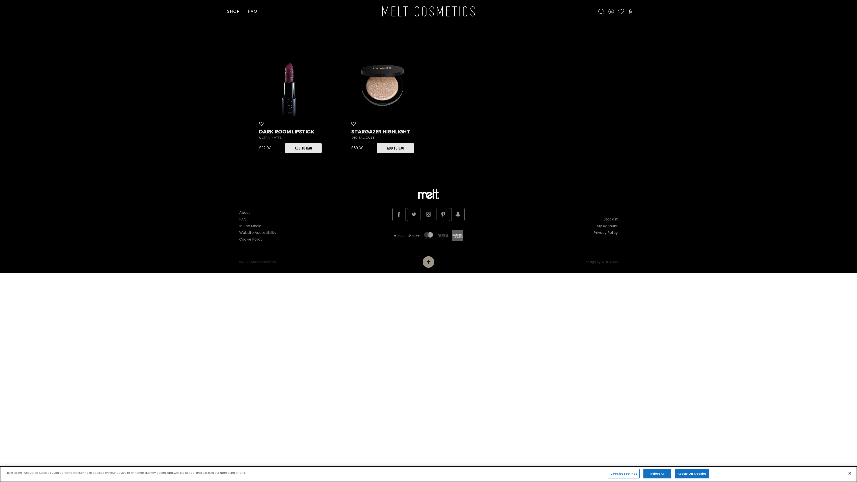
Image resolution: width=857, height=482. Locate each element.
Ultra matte (270, 137)
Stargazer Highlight (380, 132)
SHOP (233, 11)
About (244, 212)
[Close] (850, 473)
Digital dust (362, 137)
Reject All (657, 474)
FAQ (253, 11)
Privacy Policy (606, 232)
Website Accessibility (257, 232)
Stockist (611, 219)
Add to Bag (303, 147)
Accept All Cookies (692, 474)
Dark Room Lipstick (286, 132)
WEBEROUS (609, 262)
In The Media (250, 226)
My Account (607, 226)
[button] (262, 124)
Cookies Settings (623, 474)
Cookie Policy (250, 239)
